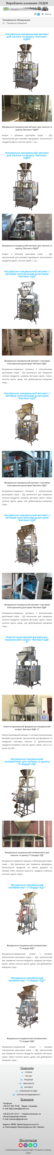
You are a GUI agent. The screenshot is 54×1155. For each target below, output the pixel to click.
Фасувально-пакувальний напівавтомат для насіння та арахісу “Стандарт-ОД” (27, 761)
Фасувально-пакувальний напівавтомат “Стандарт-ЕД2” (27, 979)
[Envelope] (21, 1145)
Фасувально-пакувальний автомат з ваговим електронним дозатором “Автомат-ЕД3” (27, 396)
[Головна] (3, 23)
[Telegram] (35, 1145)
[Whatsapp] (30, 1145)
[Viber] (25, 1145)
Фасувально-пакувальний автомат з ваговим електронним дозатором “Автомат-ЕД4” (27, 517)
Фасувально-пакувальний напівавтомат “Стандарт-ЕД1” (27, 886)
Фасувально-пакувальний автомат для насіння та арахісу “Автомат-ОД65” (27, 155)
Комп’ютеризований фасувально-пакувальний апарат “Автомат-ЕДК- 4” (27, 639)
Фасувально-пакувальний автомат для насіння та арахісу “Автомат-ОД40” (27, 36)
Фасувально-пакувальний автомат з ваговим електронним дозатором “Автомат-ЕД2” (27, 274)
